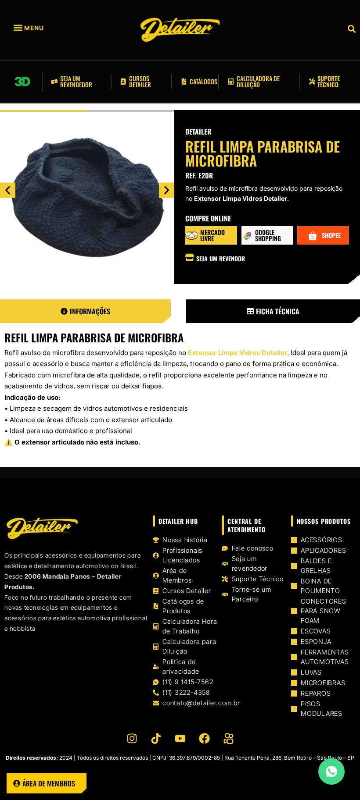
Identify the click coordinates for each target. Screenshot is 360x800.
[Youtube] (180, 738)
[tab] (85, 311)
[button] (41, 28)
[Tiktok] (156, 738)
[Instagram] (132, 738)
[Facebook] (204, 738)
